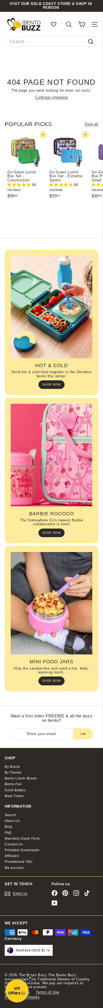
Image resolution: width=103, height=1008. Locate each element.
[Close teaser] (30, 977)
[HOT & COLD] (51, 307)
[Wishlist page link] (56, 24)
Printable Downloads (22, 850)
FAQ (8, 833)
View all (91, 124)
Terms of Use (47, 992)
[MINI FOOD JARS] (51, 603)
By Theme (13, 772)
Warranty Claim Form (22, 838)
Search (10, 815)
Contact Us (14, 844)
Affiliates (12, 856)
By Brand (12, 767)
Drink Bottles (15, 790)
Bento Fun (13, 784)
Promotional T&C (19, 862)
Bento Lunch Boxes (21, 778)
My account (14, 868)
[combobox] (51, 42)
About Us (12, 821)
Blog (8, 827)
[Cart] (81, 24)
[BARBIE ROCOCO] (51, 455)
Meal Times (14, 796)
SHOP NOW (51, 384)
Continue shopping (51, 97)
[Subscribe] (83, 733)
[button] (19, 185)
